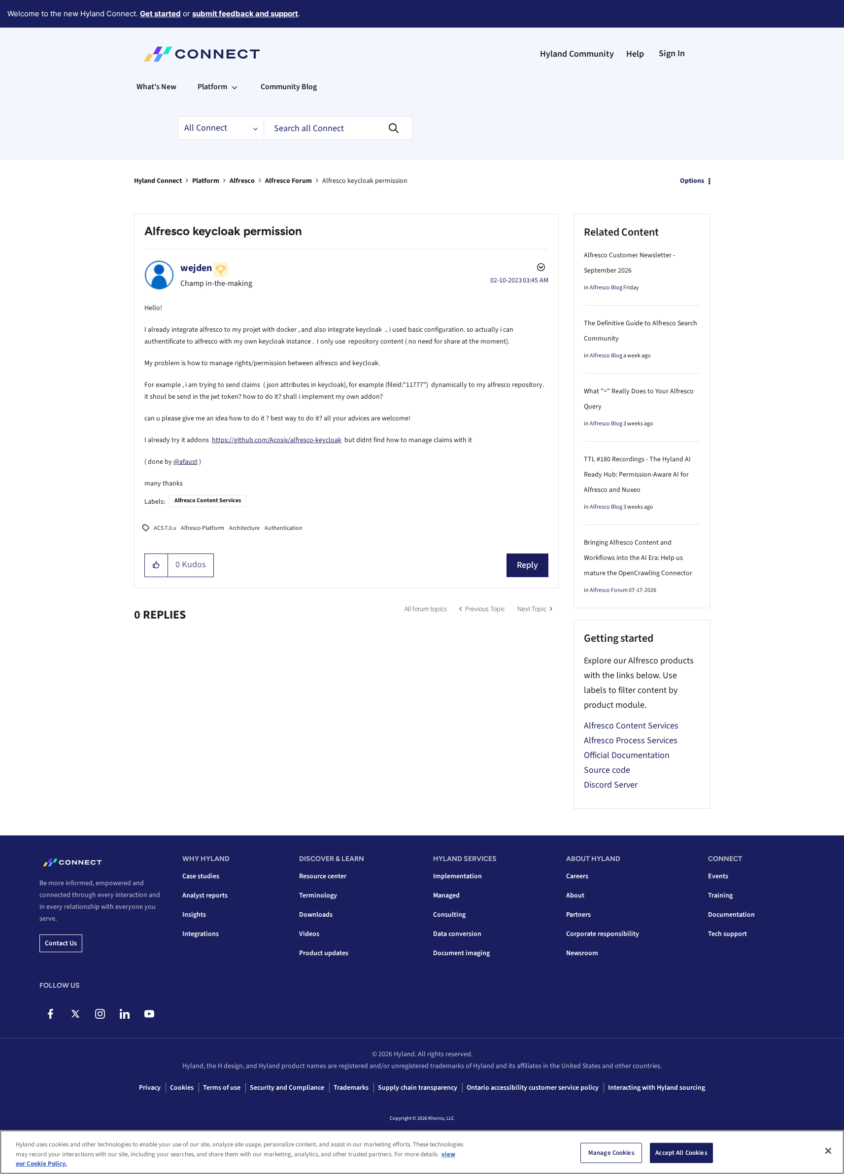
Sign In (672, 53)
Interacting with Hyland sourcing (656, 1088)
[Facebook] (50, 1014)
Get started (160, 13)
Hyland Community (577, 54)
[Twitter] (75, 1014)
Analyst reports (205, 895)
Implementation (457, 876)
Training (720, 895)
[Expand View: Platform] (234, 87)
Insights (194, 915)
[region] (422, 1152)
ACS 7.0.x (165, 528)
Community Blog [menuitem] (289, 86)
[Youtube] (149, 1014)
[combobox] (338, 128)
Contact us (61, 943)
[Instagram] (100, 1014)
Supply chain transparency (417, 1088)
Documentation (731, 915)
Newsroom (582, 953)
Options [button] (692, 181)
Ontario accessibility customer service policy (533, 1088)
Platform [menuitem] (212, 86)
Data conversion (457, 934)
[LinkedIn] (124, 1014)
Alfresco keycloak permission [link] (364, 181)
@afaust (185, 462)
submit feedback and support (245, 13)
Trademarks (351, 1088)
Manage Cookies (611, 1152)
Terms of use (221, 1088)
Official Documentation (627, 755)
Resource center (322, 876)
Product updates (323, 953)
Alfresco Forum (288, 181)
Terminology (318, 895)
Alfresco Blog (606, 287)
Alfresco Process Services (630, 740)
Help (635, 54)
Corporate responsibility (602, 934)
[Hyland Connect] (201, 54)
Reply (527, 565)
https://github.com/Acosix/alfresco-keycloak (276, 440)
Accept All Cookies (681, 1152)
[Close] (828, 1151)
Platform (205, 181)
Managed (446, 895)
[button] (156, 565)
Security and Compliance (287, 1088)
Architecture (244, 528)
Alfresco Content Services (207, 500)
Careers (577, 876)
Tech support (727, 934)
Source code (607, 770)
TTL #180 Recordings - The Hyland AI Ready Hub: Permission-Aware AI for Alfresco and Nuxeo (637, 474)
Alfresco (242, 181)
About (575, 895)
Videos (309, 934)
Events (718, 876)
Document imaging (461, 953)
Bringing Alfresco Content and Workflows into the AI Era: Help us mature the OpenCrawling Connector (638, 558)
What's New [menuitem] (156, 86)
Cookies (182, 1088)
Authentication (284, 528)
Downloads (316, 915)
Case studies (200, 876)
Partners (578, 915)
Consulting (449, 915)
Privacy (150, 1088)
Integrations (200, 934)
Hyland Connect (158, 181)
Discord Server (611, 785)
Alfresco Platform (202, 528)
